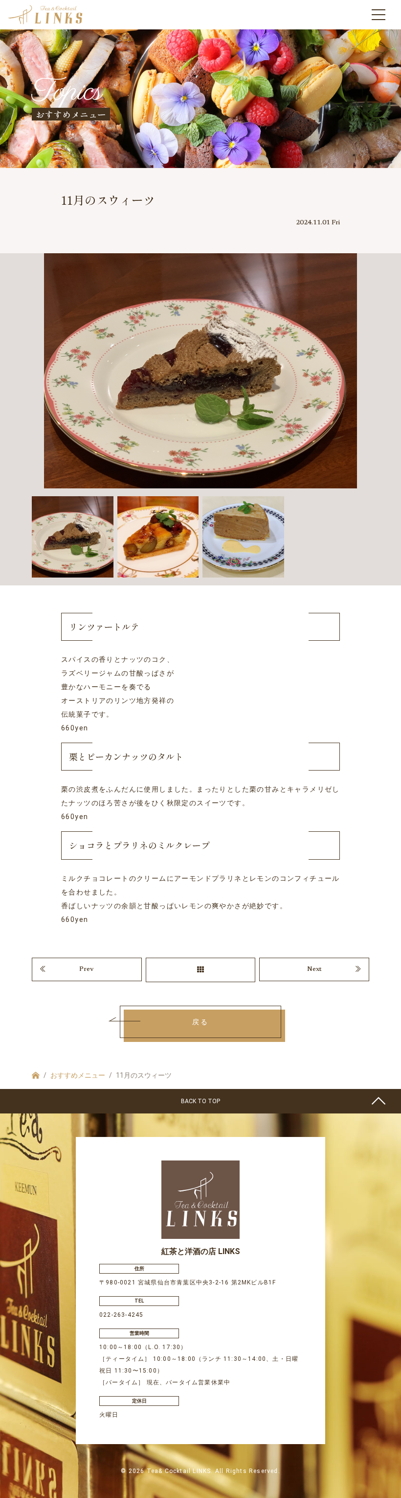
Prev (86, 969)
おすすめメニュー (77, 1075)
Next (314, 969)
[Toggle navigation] (378, 15)
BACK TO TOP (200, 1101)
